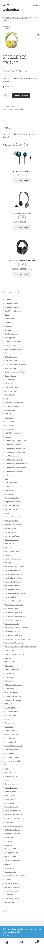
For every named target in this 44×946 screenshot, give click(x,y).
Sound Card (9, 837)
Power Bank (9, 727)
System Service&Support (14, 860)
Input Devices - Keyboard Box (15, 448)
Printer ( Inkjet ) (10, 738)
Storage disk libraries (12, 849)
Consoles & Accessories (13, 349)
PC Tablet (8, 704)
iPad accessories (11, 483)
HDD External (9, 422)
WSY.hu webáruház (11, 7)
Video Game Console (12, 898)
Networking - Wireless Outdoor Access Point (20, 647)
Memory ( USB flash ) (12, 536)
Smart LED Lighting (12, 818)
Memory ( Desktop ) (12, 521)
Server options (10, 803)
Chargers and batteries (13, 341)
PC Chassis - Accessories (13, 685)
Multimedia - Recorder (13, 582)
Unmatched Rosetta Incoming (15, 875)
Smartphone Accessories (14, 826)
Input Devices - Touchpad (14, 471)
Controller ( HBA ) (11, 357)
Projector (8, 765)
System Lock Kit (10, 856)
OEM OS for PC (10, 662)
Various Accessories (12, 883)
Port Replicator (10, 715)
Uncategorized (10, 868)
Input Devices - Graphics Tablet (16, 441)
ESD (6, 399)
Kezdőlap (8, 18)
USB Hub (8, 879)
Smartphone (9, 822)
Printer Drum (9, 753)
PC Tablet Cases (10, 708)
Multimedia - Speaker (12, 586)
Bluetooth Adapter (11, 303)
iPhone (7, 486)
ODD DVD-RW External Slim (14, 654)
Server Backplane (11, 788)
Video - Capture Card (12, 891)
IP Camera (8, 475)
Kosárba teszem (21, 96)
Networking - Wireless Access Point (17, 639)
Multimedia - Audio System (14, 566)
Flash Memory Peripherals (14, 402)
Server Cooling (10, 799)
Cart (33, 940)
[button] (38, 35)
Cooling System (10, 376)
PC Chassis (9, 681)
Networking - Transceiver (14, 635)
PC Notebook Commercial (14, 696)
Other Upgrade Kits (12, 670)
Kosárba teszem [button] (22, 181)
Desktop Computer (11, 387)
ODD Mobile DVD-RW (12, 658)
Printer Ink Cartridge (12, 757)
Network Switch (10, 597)
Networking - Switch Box (13, 631)
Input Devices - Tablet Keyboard (16, 467)
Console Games (10, 345)
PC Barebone (9, 677)
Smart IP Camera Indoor (13, 814)
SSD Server (9, 845)
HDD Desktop (9, 418)
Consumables (10, 353)
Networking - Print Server (14, 612)
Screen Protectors (11, 776)
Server (7, 780)
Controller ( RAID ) (11, 361)
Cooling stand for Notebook (15, 372)
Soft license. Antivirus (12, 834)
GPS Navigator (10, 410)
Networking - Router (12, 624)
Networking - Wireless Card (14, 643)
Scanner (8, 773)
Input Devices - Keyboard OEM (15, 452)
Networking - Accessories (14, 605)
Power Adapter (10, 723)
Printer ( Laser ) (10, 742)
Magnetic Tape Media (12, 502)
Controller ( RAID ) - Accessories (16, 364)
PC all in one (9, 673)
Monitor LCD (9, 544)
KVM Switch (9, 490)
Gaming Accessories (12, 406)
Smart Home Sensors (12, 811)
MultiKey (8, 563)
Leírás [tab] (5, 120)
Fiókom (7, 942)
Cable (7, 315)
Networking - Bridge (12, 608)
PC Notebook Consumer (13, 700)
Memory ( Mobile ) (11, 528)
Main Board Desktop (12, 505)
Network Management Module (15, 593)
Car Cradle (8, 330)
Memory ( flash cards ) (13, 525)
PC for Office (9, 689)
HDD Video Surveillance (13, 433)
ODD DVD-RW (9, 650)
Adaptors (8, 299)
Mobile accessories (11, 540)
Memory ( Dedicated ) (12, 517)
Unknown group (10, 872)
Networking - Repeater (13, 620)
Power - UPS (9, 719)
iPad (6, 479)
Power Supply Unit (11, 734)
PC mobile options (11, 692)
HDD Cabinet (9, 414)
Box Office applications (13, 311)
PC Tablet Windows (12, 712)
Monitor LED (9, 547)
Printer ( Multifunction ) (13, 746)
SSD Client (8, 841)
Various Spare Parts (12, 887)
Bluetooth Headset (11, 307)
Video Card (9, 895)
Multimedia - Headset (20, 18)
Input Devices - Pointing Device (16, 464)
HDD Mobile (9, 425)
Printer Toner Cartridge (13, 761)
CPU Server (9, 383)
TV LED (7, 864)
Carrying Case (10, 338)
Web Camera (9, 902)
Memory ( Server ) (11, 532)
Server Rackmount (11, 807)
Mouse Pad (9, 555)
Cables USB (9, 322)
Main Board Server (11, 509)
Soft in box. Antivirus (12, 830)
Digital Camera (10, 391)
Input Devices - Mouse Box (14, 460)
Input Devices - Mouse (12, 456)
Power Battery (10, 731)
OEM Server (9, 666)
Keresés (22, 942)
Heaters (8, 437)
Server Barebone (10, 792)
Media (7, 513)
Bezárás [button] (6, 935)
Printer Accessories (12, 750)
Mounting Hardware (12, 551)
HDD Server (9, 429)
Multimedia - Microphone (14, 574)
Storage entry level (11, 853)
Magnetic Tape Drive (12, 498)
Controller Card (10, 368)
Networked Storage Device (14, 601)
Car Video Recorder (11, 334)
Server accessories (11, 784)
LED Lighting (9, 494)
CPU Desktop (9, 380)
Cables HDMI (9, 318)
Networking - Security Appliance (16, 628)
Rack (6, 769)
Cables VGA (9, 326)
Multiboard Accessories (13, 559)
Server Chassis (10, 795)
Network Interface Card (13, 589)
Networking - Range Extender (15, 616)
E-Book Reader (10, 395)
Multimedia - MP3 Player (13, 578)
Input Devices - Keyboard (14, 444)
